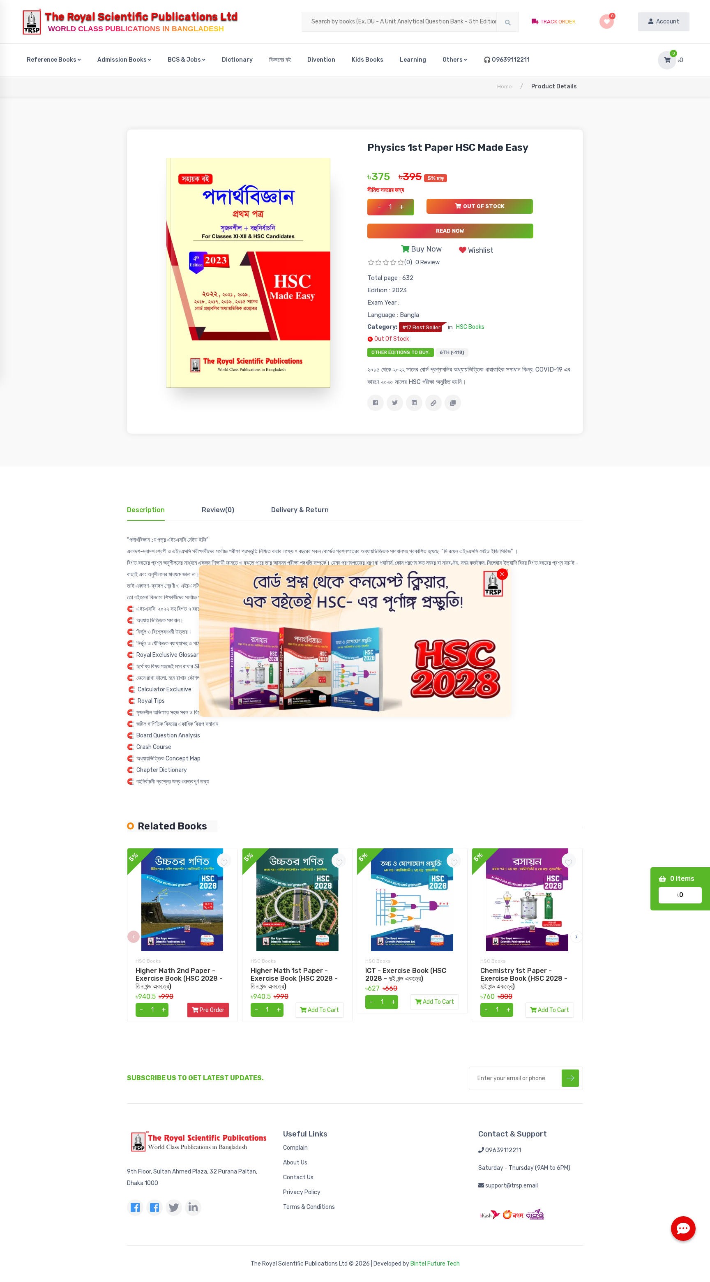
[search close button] (502, 574)
